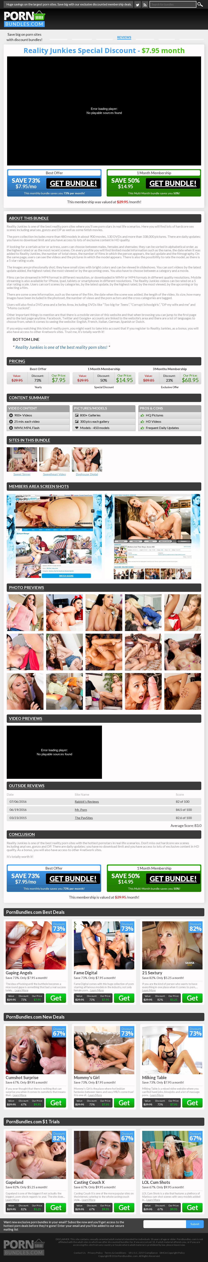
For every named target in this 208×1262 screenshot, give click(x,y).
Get (55, 998)
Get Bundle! (73, 183)
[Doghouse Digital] (87, 459)
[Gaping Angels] (36, 945)
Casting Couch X (89, 1182)
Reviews (124, 37)
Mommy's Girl (87, 1077)
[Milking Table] (172, 1050)
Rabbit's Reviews (87, 801)
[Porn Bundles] (24, 18)
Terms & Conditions (115, 1252)
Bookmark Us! (191, 37)
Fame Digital (85, 972)
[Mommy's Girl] (104, 1050)
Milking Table (154, 1077)
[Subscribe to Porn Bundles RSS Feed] (145, 4)
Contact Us (80, 1252)
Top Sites (167, 37)
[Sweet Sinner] (22, 459)
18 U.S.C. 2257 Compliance (143, 1252)
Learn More (21, 990)
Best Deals (145, 37)
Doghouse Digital (87, 474)
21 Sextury (152, 972)
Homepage (58, 37)
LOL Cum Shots (156, 1182)
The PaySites (84, 818)
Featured (104, 37)
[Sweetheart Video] (54, 459)
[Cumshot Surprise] (36, 1050)
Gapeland (14, 1182)
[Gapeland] (36, 1155)
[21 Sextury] (172, 945)
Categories (82, 37)
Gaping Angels (19, 972)
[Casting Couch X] (104, 1155)
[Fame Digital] (104, 945)
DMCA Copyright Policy (172, 1252)
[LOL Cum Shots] (172, 1155)
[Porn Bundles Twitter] (137, 4)
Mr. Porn (81, 809)
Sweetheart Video (54, 474)
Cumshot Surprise (22, 1077)
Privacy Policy (95, 1252)
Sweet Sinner (21, 474)
